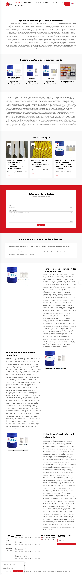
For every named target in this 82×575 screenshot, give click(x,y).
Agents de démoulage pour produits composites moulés (32, 83)
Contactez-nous (18, 5)
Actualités (45, 2)
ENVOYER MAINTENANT (66, 544)
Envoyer (41, 225)
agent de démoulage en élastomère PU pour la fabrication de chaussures (28, 249)
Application (59, 2)
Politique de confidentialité (63, 571)
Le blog (52, 2)
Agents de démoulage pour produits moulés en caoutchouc (50, 83)
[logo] (9, 3)
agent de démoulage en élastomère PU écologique (22, 252)
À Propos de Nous (29, 2)
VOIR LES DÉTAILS (14, 71)
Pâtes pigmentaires (68, 82)
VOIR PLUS (9, 175)
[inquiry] (80, 282)
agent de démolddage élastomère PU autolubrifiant (52, 252)
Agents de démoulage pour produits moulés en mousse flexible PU (14, 83)
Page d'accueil (18, 2)
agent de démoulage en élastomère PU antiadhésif (56, 246)
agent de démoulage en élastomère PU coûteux (21, 254)
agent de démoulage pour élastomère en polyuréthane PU (24, 246)
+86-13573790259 (50, 537)
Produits (38, 2)
